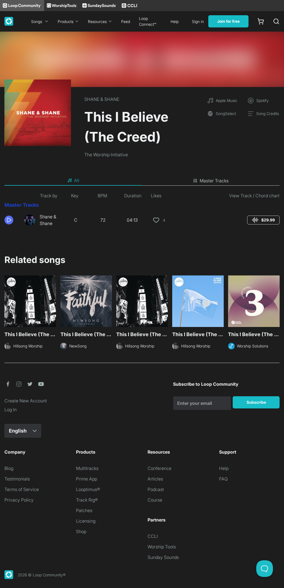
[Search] (276, 21)
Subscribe (256, 402)
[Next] (276, 302)
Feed (125, 21)
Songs (36, 21)
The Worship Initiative (106, 154)
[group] (263, 220)
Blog (8, 468)
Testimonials (17, 479)
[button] (12, 220)
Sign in (198, 21)
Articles (155, 479)
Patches (84, 510)
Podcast (156, 489)
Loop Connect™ (147, 21)
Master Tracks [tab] (214, 180)
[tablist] (142, 181)
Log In (10, 409)
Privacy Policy (19, 500)
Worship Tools (162, 546)
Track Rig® (87, 500)
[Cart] (260, 21)
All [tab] (76, 180)
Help (175, 21)
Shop (81, 531)
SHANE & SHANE (101, 99)
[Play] (8, 220)
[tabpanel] (142, 211)
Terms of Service (21, 489)
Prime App (86, 479)
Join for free (228, 21)
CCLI (153, 536)
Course (155, 500)
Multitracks (87, 468)
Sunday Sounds (163, 557)
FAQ (223, 479)
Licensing (85, 521)
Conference (159, 468)
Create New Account (25, 400)
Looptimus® (88, 489)
